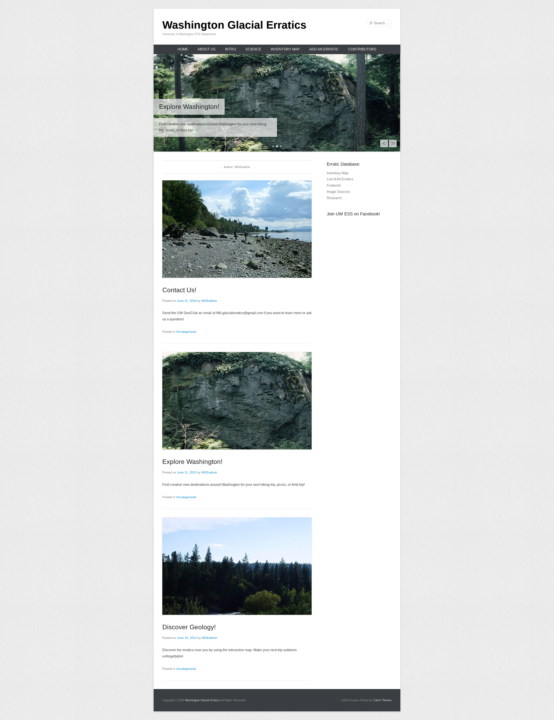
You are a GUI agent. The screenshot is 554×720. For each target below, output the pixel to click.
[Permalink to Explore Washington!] (237, 400)
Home (183, 49)
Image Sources (338, 192)
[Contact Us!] (277, 103)
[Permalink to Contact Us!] (237, 229)
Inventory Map (285, 49)
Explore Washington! (192, 461)
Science (253, 49)
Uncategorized (186, 331)
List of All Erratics (340, 179)
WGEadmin (209, 300)
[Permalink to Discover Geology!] (237, 566)
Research (334, 198)
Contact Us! (179, 290)
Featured (334, 185)
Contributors (362, 49)
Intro (230, 49)
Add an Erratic (324, 49)
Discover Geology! (189, 627)
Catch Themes (382, 700)
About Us (207, 49)
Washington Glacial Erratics (234, 25)
